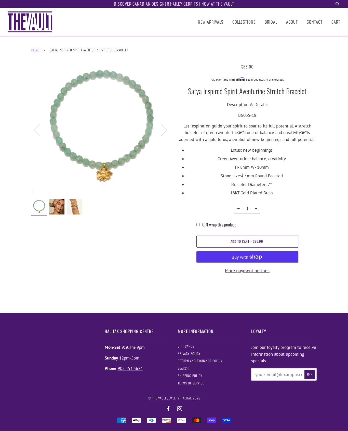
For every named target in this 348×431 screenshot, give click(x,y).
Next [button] (161, 129)
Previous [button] (40, 129)
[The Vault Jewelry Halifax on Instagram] (179, 409)
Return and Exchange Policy (200, 360)
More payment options (247, 271)
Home (35, 50)
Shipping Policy (190, 375)
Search (183, 368)
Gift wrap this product (219, 224)
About (292, 22)
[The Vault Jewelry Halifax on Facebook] (168, 409)
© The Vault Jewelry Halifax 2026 (174, 398)
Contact (315, 22)
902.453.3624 (130, 368)
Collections (244, 22)
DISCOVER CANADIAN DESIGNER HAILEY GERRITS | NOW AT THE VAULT (174, 4)
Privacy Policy (189, 353)
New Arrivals (210, 22)
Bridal (271, 22)
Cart (335, 22)
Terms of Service (191, 383)
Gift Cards (186, 346)
